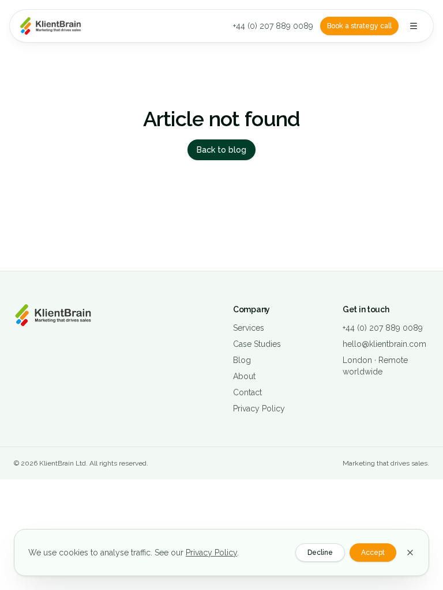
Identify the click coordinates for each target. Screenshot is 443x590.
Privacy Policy (259, 408)
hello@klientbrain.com (384, 344)
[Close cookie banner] (410, 552)
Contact (247, 392)
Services (248, 327)
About (244, 376)
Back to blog (221, 149)
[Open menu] (413, 26)
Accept (373, 553)
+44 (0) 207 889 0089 (273, 26)
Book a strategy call (359, 26)
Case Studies (257, 344)
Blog (242, 360)
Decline (320, 553)
